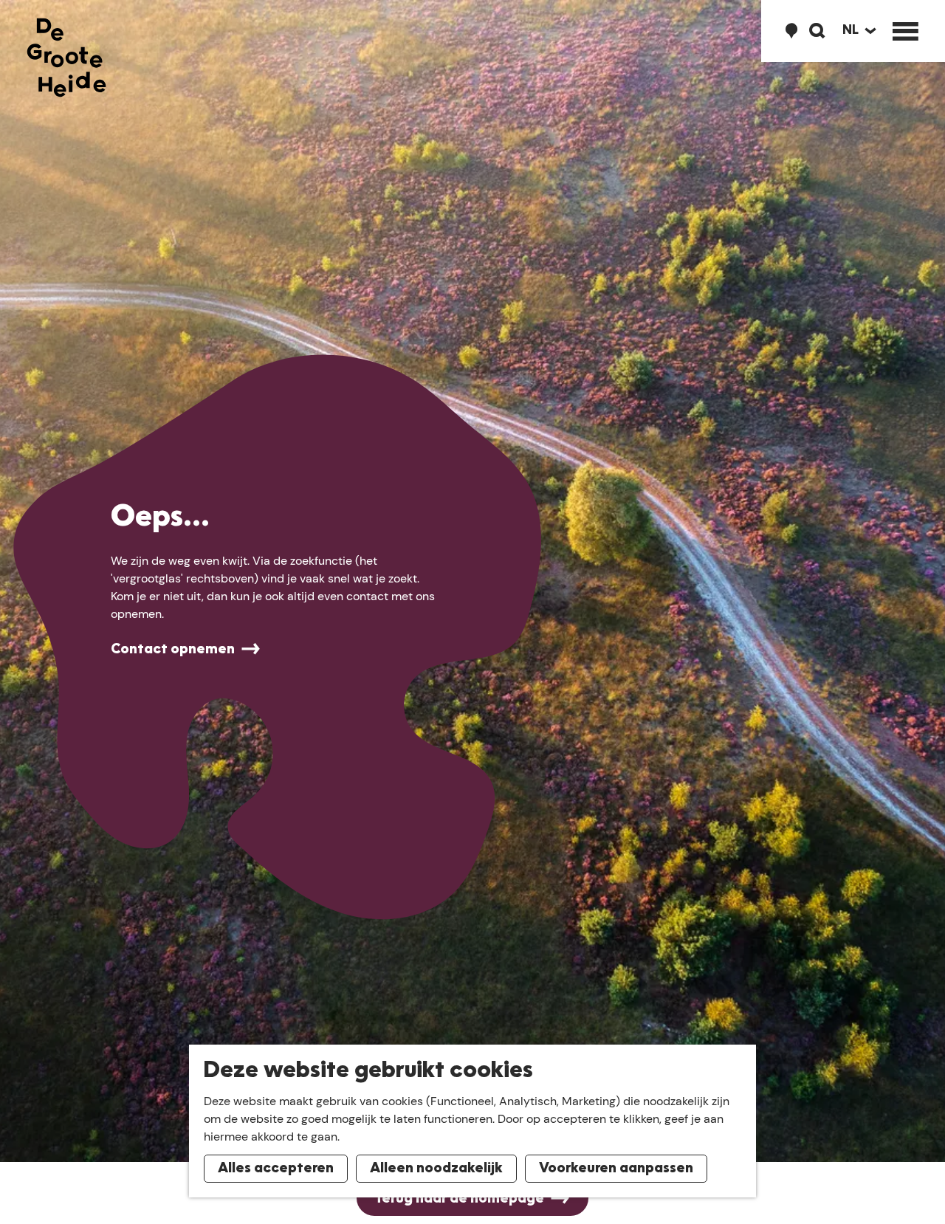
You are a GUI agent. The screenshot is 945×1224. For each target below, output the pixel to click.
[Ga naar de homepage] (66, 57)
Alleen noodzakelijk (436, 1168)
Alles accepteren (276, 1168)
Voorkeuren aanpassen (616, 1168)
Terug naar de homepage (459, 1199)
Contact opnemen (173, 649)
